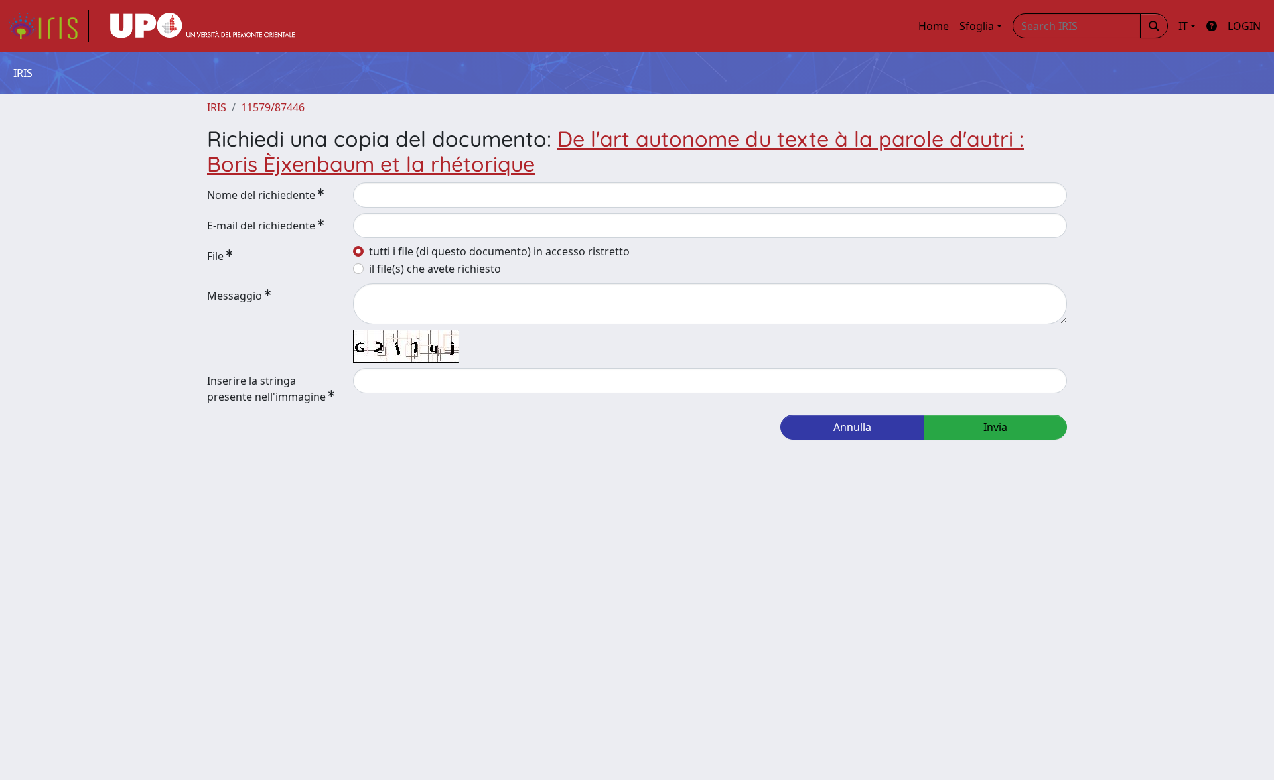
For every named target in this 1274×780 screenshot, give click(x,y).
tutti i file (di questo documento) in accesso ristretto (499, 251)
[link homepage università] (202, 26)
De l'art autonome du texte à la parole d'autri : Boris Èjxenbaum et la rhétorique (615, 151)
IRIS (216, 107)
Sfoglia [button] (976, 26)
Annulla (852, 427)
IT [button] (1183, 26)
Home (933, 26)
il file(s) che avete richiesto (435, 268)
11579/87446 (273, 107)
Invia (995, 427)
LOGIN (1244, 26)
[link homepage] (48, 26)
